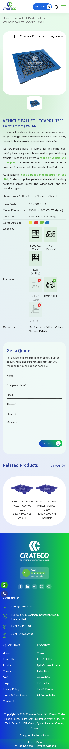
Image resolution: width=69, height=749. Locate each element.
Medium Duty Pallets (41, 327)
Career (7, 671)
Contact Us (10, 701)
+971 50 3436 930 (22, 634)
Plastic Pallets (36, 18)
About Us (8, 659)
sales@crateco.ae (21, 606)
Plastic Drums (45, 689)
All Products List (47, 695)
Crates (41, 653)
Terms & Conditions (15, 695)
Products (19, 18)
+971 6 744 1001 (21, 625)
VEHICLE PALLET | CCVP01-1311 (23, 22)
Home (6, 18)
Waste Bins (43, 677)
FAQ (5, 677)
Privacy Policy (11, 689)
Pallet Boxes (44, 671)
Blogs (6, 683)
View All (55, 465)
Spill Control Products (50, 665)
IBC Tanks (43, 683)
